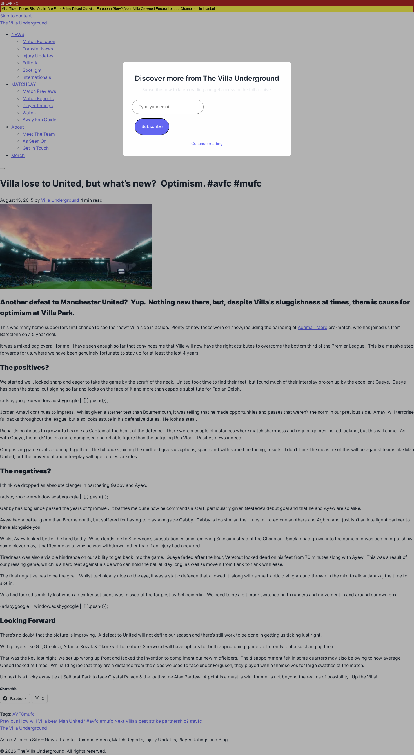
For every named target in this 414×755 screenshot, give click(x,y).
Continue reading (207, 143)
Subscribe (152, 126)
